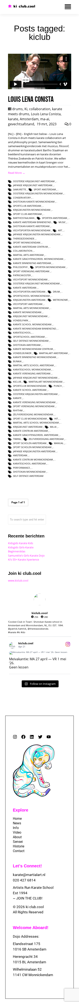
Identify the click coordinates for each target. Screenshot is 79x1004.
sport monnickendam (26, 242)
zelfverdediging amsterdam (46, 439)
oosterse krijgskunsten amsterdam (35, 394)
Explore (20, 810)
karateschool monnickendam (32, 369)
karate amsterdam (24, 287)
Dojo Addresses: (26, 936)
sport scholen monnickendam (32, 447)
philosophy (20, 267)
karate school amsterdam (29, 389)
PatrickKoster (22, 275)
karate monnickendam (27, 312)
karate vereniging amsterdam (31, 373)
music (62, 222)
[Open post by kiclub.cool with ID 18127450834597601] (39, 653)
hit (56, 418)
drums (17, 109)
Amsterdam (29, 119)
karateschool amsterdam (29, 463)
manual (59, 443)
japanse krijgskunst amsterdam (32, 185)
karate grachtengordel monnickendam (38, 258)
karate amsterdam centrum (30, 246)
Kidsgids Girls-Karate (20, 547)
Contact (18, 851)
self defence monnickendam (30, 340)
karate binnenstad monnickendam (34, 357)
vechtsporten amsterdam (29, 291)
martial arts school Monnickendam (36, 422)
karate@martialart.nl (29, 875)
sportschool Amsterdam (29, 336)
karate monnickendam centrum (33, 348)
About (17, 837)
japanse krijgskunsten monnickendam (36, 234)
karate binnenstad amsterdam (32, 263)
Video (17, 832)
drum (56, 291)
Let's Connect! (27, 866)
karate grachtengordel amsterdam (35, 435)
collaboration (39, 109)
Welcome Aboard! (30, 927)
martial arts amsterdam (28, 254)
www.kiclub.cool (18, 580)
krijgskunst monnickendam (30, 316)
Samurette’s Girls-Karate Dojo (26, 555)
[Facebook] (23, 737)
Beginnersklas (16, 551)
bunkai (17, 361)
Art (60, 230)
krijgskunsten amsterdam (29, 299)
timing (17, 439)
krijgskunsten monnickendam (31, 209)
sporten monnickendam (50, 267)
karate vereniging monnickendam (34, 402)
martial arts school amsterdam (33, 365)
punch (58, 385)
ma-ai (44, 119)
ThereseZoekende (23, 238)
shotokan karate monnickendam (34, 201)
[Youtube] (49, 737)
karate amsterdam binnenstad (32, 222)
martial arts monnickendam (31, 308)
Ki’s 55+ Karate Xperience (23, 559)
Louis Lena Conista (46, 114)
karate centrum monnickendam (33, 459)
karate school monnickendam (32, 324)
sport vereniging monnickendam (33, 406)
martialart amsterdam (53, 353)
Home (17, 819)
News (17, 823)
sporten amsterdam (54, 218)
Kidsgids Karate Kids (20, 543)
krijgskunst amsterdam (27, 426)
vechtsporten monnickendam (31, 230)
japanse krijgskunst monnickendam (35, 377)
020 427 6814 (24, 880)
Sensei (18, 842)
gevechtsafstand (21, 124)
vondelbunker (22, 353)
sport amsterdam (45, 189)
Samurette (19, 189)
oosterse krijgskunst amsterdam (34, 181)
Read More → (16, 173)
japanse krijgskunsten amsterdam (34, 451)
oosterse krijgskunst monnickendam (36, 283)
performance (21, 467)
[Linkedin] (32, 737)
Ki (25, 109)
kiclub (17, 381)
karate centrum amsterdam (30, 430)
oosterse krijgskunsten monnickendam (38, 193)
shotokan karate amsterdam (31, 226)
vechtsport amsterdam (27, 304)
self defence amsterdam (28, 475)
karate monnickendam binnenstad (34, 328)
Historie (18, 846)
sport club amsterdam (27, 214)
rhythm (18, 410)
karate (13, 119)
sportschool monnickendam (31, 295)
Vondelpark (20, 320)
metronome (60, 299)
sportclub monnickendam (29, 385)
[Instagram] (15, 737)
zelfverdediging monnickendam (33, 414)
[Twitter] (40, 737)
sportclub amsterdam (27, 205)
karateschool (22, 332)
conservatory (22, 197)
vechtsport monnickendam (30, 279)
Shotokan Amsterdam (26, 344)
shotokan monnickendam (29, 471)
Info (16, 828)
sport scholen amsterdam (29, 443)
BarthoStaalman (23, 218)
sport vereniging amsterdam (31, 271)
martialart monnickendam (45, 381)
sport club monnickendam (30, 418)
